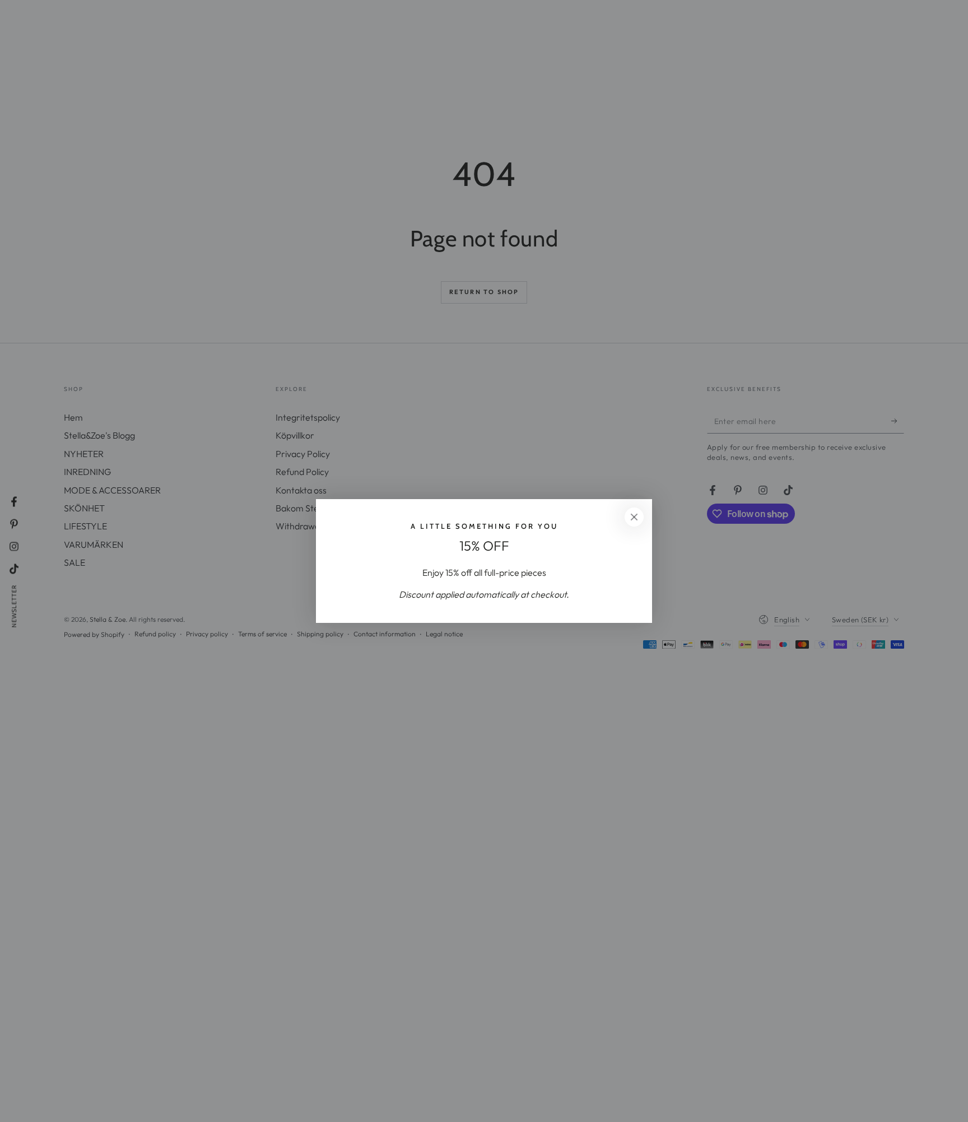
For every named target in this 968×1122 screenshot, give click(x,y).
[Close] (634, 517)
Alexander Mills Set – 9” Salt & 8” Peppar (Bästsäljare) (146, 1080)
